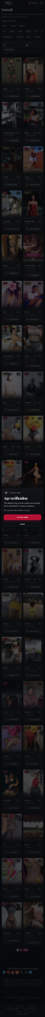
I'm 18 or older (22, 517)
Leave (22, 524)
